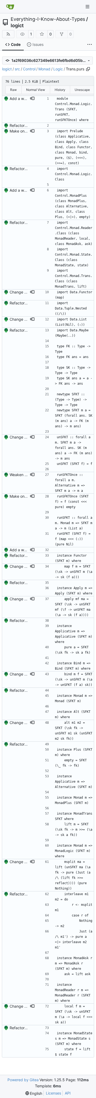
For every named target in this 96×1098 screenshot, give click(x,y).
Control (29, 69)
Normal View (35, 90)
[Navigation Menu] (88, 6)
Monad (44, 69)
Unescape (82, 90)
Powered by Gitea (23, 1079)
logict (17, 25)
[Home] (10, 6)
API (68, 1093)
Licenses (53, 1093)
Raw (13, 90)
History (60, 90)
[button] (32, 98)
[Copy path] (88, 69)
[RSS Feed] (8, 34)
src (17, 69)
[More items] (89, 44)
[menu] (33, 1093)
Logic (58, 69)
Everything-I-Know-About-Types (48, 19)
